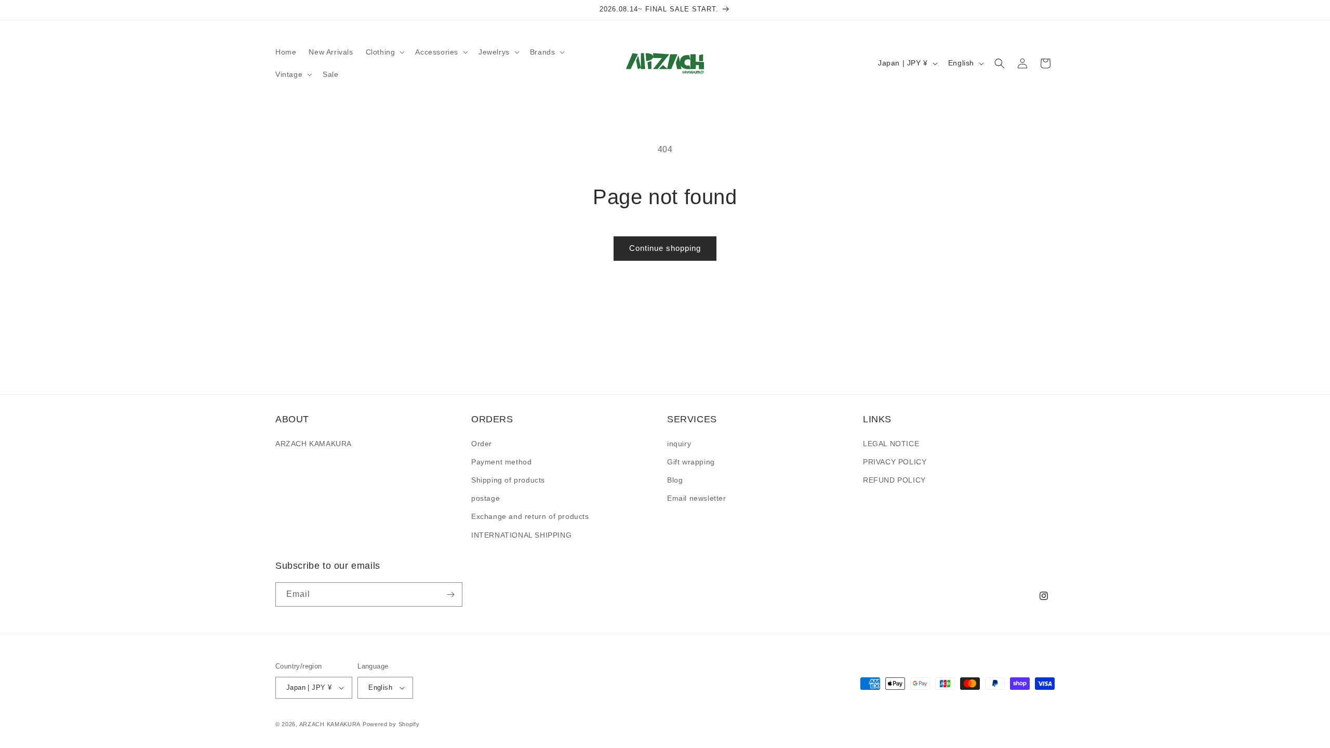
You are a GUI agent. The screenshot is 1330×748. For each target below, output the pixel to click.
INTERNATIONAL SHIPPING (521, 535)
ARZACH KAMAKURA (313, 443)
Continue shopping (665, 248)
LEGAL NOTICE (891, 443)
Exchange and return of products (530, 516)
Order (481, 443)
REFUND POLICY (894, 480)
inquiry (679, 443)
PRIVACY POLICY (894, 462)
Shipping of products (508, 480)
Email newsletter (696, 498)
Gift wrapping (691, 462)
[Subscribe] (450, 594)
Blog (675, 480)
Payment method (501, 462)
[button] (384, 52)
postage (485, 498)
